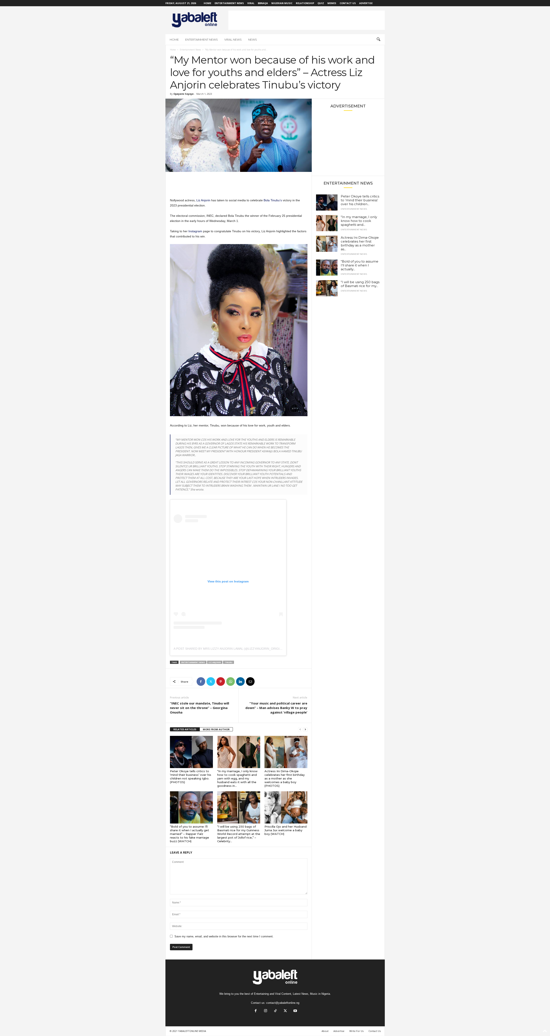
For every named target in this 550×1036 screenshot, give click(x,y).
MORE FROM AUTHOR (216, 729)
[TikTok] (275, 1011)
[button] (378, 39)
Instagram (195, 231)
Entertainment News (229, 3)
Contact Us (348, 3)
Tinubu (228, 662)
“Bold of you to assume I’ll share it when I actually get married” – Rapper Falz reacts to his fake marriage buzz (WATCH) (189, 834)
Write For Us (356, 1031)
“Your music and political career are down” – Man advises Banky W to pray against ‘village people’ (276, 707)
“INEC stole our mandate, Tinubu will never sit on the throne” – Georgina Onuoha (199, 707)
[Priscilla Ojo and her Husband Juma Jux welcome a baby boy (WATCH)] (285, 807)
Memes (331, 3)
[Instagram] (265, 1011)
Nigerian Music (281, 3)
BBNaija (263, 3)
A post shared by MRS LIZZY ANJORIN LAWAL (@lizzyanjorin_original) (230, 648)
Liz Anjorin (203, 200)
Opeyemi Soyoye (183, 93)
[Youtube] (294, 1011)
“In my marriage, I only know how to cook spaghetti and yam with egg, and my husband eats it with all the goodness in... (237, 778)
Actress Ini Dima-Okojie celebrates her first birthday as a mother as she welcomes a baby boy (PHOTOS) (284, 778)
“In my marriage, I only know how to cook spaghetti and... (359, 221)
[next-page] (305, 729)
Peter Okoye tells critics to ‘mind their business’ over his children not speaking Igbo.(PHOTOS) (190, 776)
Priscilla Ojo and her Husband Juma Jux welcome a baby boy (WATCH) (285, 830)
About (325, 1031)
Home (207, 3)
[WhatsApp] (230, 681)
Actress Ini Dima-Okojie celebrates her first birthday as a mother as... (360, 243)
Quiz (321, 3)
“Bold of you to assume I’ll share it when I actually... (359, 265)
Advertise (366, 3)
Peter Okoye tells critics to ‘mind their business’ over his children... (360, 200)
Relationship (305, 3)
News (252, 39)
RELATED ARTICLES (184, 729)
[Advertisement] (306, 20)
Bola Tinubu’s (273, 200)
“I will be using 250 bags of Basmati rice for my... (360, 284)
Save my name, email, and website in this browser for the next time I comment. (223, 936)
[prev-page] (300, 729)
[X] (210, 681)
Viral (250, 3)
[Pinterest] (220, 681)
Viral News (233, 39)
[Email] (250, 681)
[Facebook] (201, 681)
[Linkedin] (240, 681)
